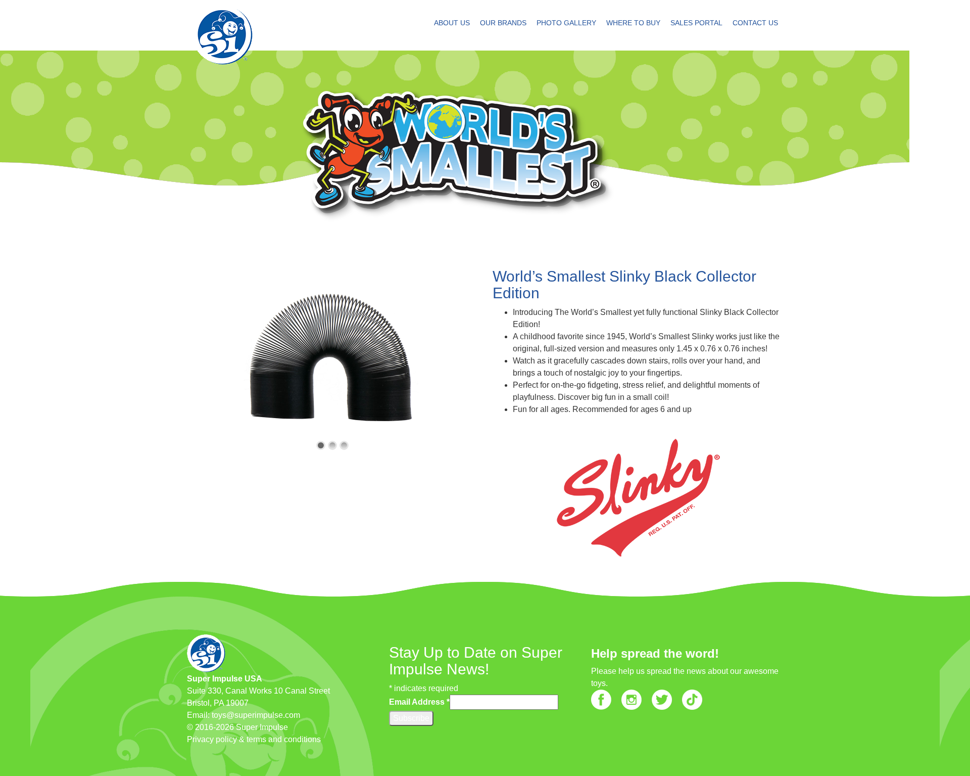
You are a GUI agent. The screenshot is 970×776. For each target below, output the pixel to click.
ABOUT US (452, 23)
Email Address (419, 702)
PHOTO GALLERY (566, 23)
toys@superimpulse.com (256, 715)
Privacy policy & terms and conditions (254, 739)
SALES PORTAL (696, 23)
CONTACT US (755, 23)
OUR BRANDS (503, 23)
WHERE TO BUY (633, 23)
